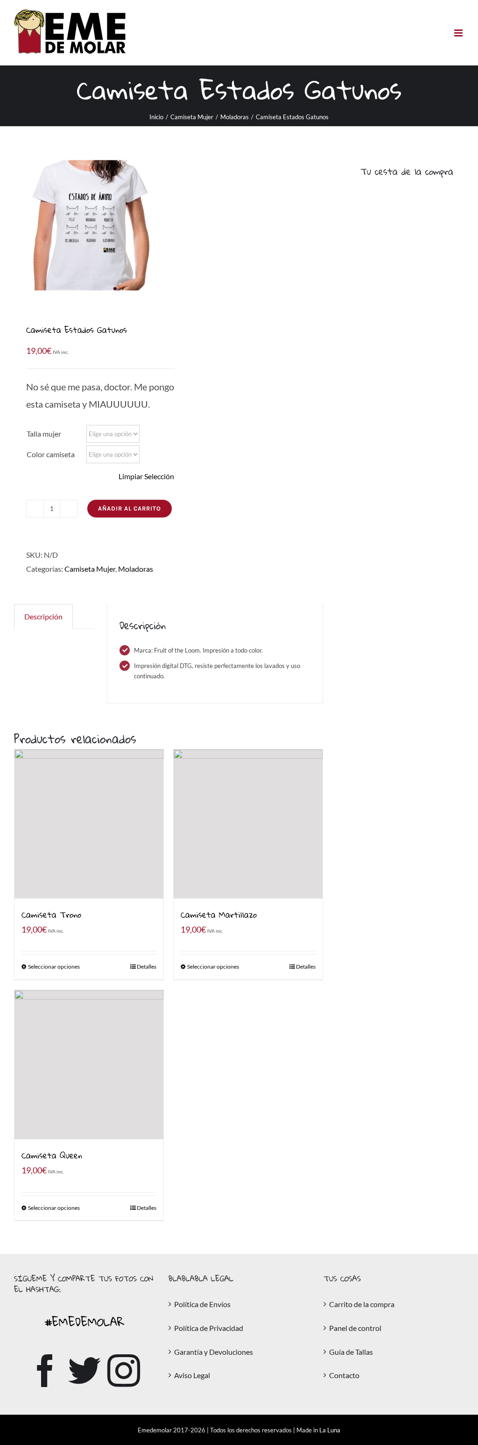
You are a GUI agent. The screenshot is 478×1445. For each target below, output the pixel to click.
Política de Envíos (202, 1304)
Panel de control (355, 1327)
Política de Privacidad (208, 1327)
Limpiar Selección (146, 476)
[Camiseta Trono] (88, 824)
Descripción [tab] (43, 616)
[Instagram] (123, 1370)
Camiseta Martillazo (219, 914)
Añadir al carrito (129, 508)
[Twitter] (84, 1370)
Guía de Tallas (351, 1351)
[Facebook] (45, 1370)
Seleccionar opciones (54, 966)
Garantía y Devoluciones (213, 1351)
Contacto (344, 1375)
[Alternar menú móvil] (459, 33)
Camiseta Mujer (89, 568)
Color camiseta (51, 454)
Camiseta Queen (51, 1155)
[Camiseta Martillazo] (248, 824)
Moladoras (135, 568)
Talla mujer (44, 433)
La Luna (329, 1430)
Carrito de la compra (361, 1304)
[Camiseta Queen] (88, 1064)
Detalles (146, 966)
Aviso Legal (192, 1375)
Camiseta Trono (51, 914)
